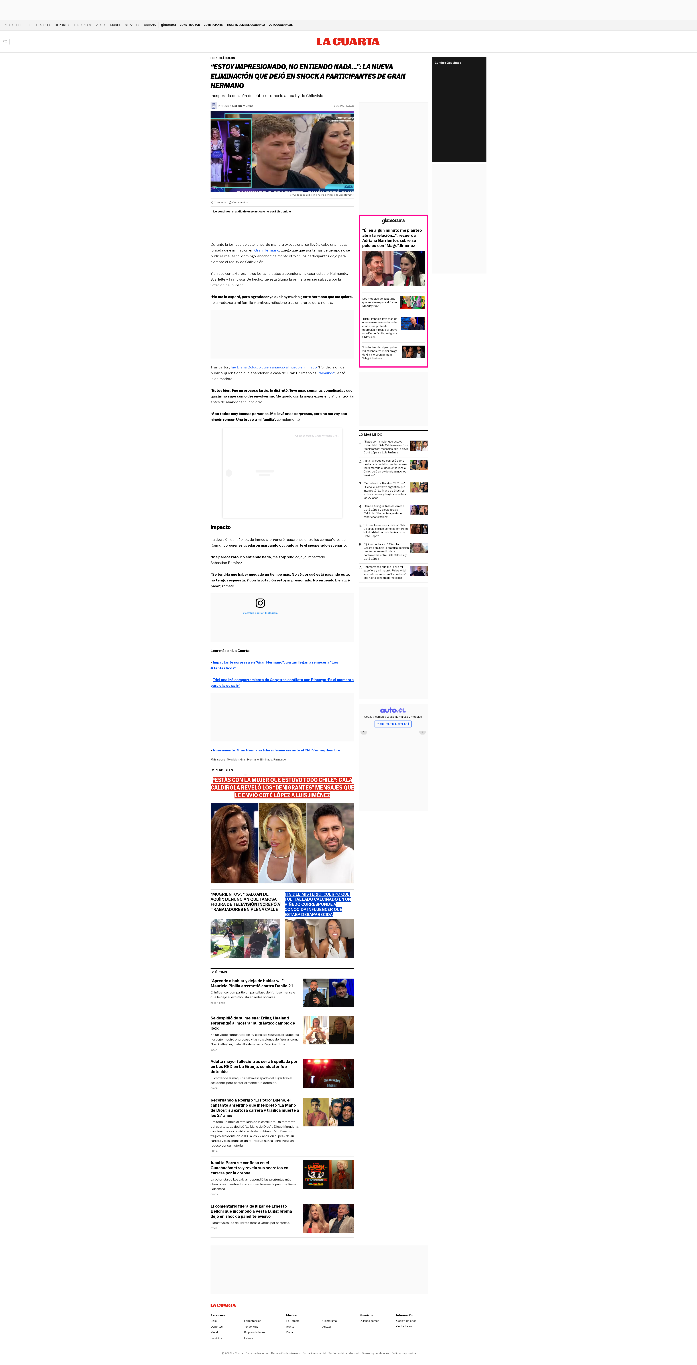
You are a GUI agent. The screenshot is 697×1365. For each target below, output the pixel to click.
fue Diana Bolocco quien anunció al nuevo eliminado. (274, 367)
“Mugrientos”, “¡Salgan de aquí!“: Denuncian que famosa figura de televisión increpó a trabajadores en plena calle (245, 902)
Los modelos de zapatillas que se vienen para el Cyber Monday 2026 (379, 302)
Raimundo (325, 373)
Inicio (8, 25)
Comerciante (213, 25)
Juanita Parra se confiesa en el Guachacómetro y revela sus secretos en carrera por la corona (249, 1168)
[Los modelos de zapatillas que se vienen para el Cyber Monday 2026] (412, 303)
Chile (20, 25)
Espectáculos (40, 25)
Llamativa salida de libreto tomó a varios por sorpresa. (250, 1222)
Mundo (115, 25)
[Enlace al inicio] (393, 221)
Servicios (132, 25)
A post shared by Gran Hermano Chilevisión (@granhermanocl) (331, 435)
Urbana (150, 25)
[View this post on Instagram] (260, 473)
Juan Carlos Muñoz (238, 105)
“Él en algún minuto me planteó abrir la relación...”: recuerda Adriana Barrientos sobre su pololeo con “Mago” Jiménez (392, 238)
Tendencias (83, 25)
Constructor (190, 25)
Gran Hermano (266, 250)
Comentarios (240, 202)
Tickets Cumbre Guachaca (246, 25)
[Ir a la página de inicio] (348, 41)
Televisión (233, 759)
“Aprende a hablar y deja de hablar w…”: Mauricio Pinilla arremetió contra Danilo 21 (252, 983)
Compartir (220, 202)
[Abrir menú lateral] (6, 41)
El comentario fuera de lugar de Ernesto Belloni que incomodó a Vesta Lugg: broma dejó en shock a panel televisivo (251, 1211)
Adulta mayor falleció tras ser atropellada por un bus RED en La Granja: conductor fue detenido (254, 1066)
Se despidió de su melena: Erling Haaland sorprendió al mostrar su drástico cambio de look (253, 1023)
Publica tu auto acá (393, 724)
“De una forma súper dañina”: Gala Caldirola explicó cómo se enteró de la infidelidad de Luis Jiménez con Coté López (386, 530)
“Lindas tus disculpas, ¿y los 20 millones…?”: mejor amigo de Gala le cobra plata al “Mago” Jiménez (380, 353)
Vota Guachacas (281, 25)
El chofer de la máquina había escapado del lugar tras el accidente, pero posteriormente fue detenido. (251, 1080)
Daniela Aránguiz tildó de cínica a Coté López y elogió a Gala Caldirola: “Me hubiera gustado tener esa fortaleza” (384, 511)
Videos (101, 25)
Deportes (62, 25)
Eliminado (266, 759)
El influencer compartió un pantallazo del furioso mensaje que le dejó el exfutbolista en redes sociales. (253, 994)
